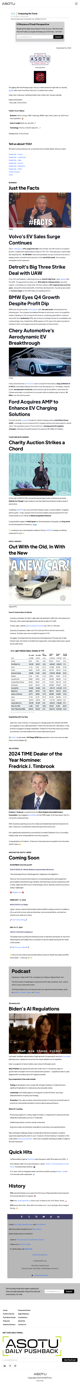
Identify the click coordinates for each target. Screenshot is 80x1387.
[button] (76, 3)
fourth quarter (33, 309)
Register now (17, 892)
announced (29, 384)
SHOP (45, 1255)
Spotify (16, 992)
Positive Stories (8, 1314)
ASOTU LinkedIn (25, 1244)
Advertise (21, 1321)
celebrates (17, 249)
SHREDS (20, 510)
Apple (29, 992)
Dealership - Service (16, 163)
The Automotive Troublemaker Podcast (30, 1240)
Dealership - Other (15, 169)
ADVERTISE (36, 1255)
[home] (8, 4)
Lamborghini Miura (23, 1201)
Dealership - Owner (16, 154)
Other (11, 175)
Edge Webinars (23, 1314)
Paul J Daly (17, 1224)
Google (23, 992)
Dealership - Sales (15, 160)
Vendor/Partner (14, 172)
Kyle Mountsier (27, 1224)
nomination (32, 815)
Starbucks (31, 1159)
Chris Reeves (40, 1224)
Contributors (22, 1317)
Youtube (37, 992)
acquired (25, 420)
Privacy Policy (40, 1380)
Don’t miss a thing (18, 920)
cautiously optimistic (25, 1139)
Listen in (14, 737)
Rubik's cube (61, 1171)
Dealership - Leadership (17, 157)
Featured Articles (24, 1310)
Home (5, 1310)
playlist (11, 90)
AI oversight (66, 1056)
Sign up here (37, 1229)
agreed (63, 279)
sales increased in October (34, 626)
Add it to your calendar (20, 947)
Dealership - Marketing (17, 166)
